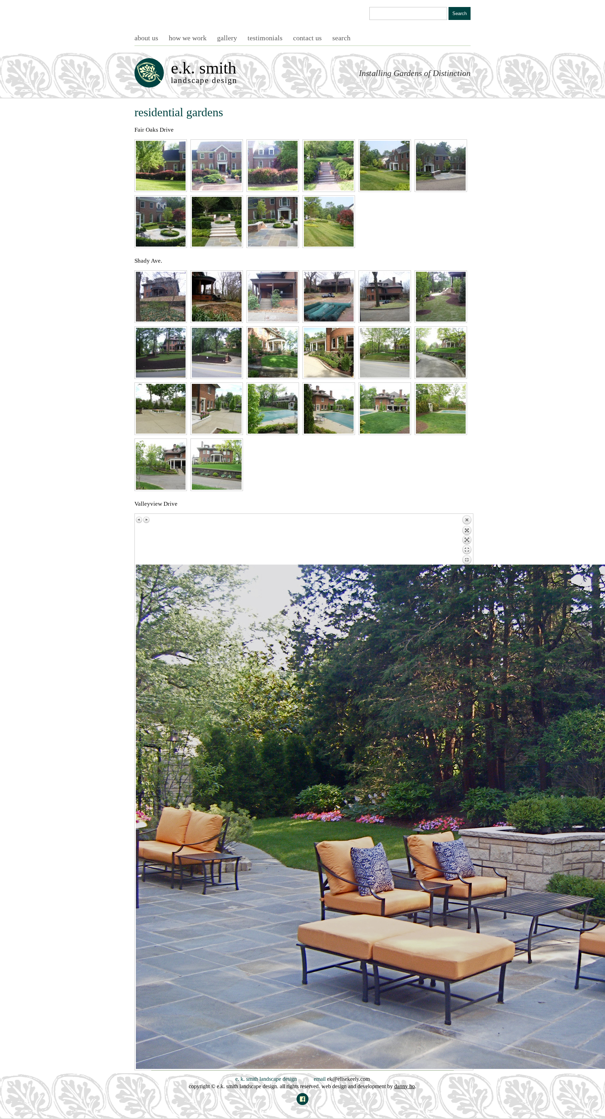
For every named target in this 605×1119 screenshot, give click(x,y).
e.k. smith (204, 71)
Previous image (139, 519)
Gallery (227, 38)
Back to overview (466, 540)
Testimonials (265, 38)
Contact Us (307, 38)
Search (341, 38)
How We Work (188, 38)
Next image (146, 519)
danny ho (404, 1086)
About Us (146, 38)
